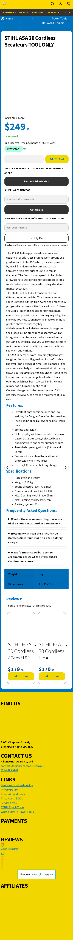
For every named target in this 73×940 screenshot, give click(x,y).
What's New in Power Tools (17, 811)
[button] (36, 856)
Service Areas (9, 803)
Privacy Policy (9, 789)
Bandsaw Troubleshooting (17, 785)
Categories (9, 12)
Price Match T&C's (12, 798)
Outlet (67, 12)
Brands (24, 12)
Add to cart (57, 159)
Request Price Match (36, 181)
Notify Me (37, 238)
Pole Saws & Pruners (52, 23)
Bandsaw (37, 12)
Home (9, 18)
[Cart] (67, 4)
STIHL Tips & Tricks (12, 807)
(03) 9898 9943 (9, 770)
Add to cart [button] (21, 676)
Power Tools (59, 18)
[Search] (53, 4)
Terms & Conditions (13, 794)
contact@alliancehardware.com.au (22, 766)
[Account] (61, 4)
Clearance (53, 12)
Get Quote (36, 209)
